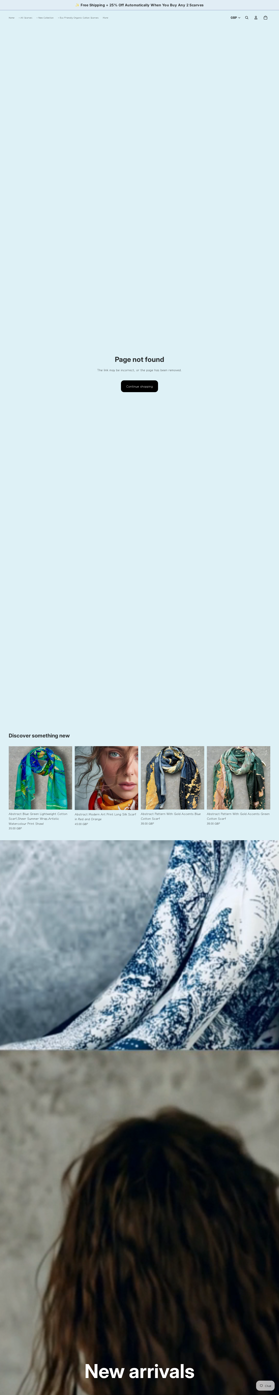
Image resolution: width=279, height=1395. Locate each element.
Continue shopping (139, 386)
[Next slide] (65, 778)
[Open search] (247, 17)
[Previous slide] (15, 778)
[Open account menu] (256, 17)
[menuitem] (105, 17)
